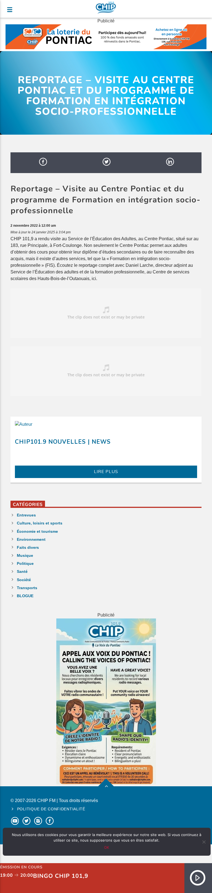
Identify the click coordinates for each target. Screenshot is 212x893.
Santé (22, 571)
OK (106, 847)
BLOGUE (25, 596)
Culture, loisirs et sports (39, 523)
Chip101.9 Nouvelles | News (63, 442)
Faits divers (28, 547)
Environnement (31, 539)
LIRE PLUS (106, 472)
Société (24, 580)
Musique (25, 555)
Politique (25, 563)
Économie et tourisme (37, 531)
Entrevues (26, 515)
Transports (27, 588)
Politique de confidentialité (51, 809)
